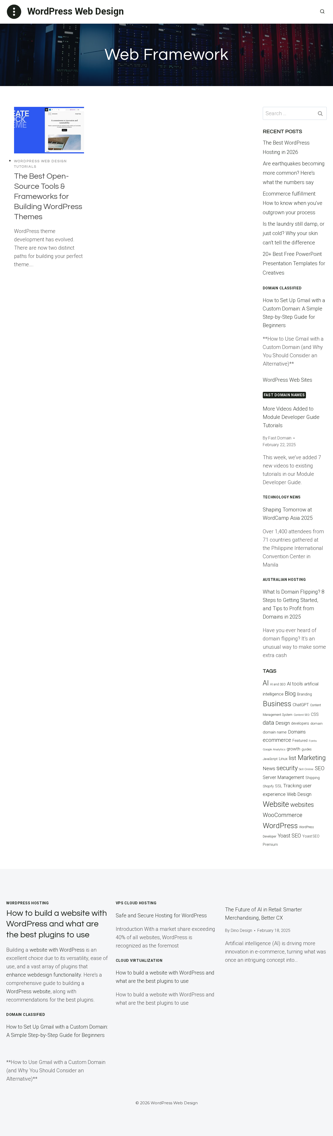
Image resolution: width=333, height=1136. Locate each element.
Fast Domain (279, 438)
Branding (304, 694)
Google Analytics (274, 749)
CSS (315, 714)
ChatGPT (301, 704)
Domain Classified (282, 288)
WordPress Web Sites (287, 380)
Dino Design (241, 930)
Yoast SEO (289, 836)
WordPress (280, 825)
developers (300, 723)
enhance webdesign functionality (43, 975)
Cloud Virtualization (139, 960)
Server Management (283, 777)
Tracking (292, 786)
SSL (278, 786)
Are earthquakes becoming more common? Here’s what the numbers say (294, 172)
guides (307, 749)
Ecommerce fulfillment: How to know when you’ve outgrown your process (292, 203)
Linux (283, 758)
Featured (300, 740)
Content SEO (302, 715)
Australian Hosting (284, 579)
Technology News (282, 497)
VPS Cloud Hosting (136, 903)
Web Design (299, 794)
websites (302, 804)
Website (276, 804)
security (287, 768)
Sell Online (306, 769)
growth (293, 748)
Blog (290, 693)
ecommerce (277, 740)
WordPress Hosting (27, 903)
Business (277, 703)
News (269, 768)
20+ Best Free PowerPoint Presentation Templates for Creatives (294, 263)
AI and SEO (278, 684)
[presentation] (49, 130)
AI (266, 683)
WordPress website (28, 991)
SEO (319, 768)
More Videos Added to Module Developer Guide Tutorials (291, 417)
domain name (275, 732)
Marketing (312, 758)
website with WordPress (57, 950)
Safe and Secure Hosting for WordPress (161, 915)
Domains (297, 732)
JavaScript (270, 759)
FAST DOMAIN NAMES (284, 395)
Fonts (313, 741)
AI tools (295, 683)
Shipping (312, 778)
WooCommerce (282, 815)
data (268, 722)
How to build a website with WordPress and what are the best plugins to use (56, 924)
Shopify (268, 786)
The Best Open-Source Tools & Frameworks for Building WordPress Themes (48, 196)
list (292, 758)
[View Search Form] (322, 11)
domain (316, 723)
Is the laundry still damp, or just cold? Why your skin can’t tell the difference (293, 233)
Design (283, 723)
